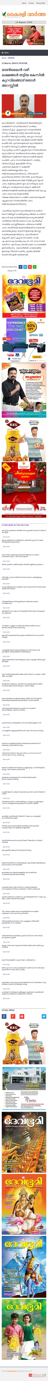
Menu (6, 53)
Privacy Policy (40, 3)
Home (4, 58)
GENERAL (11, 58)
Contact (31, 3)
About (24, 3)
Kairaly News (12, 1371)
